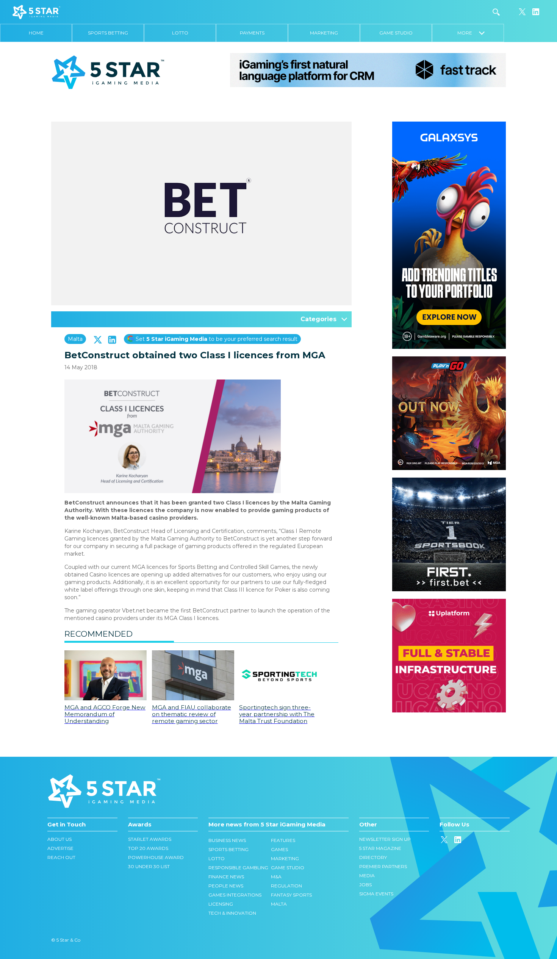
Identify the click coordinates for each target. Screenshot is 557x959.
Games (279, 849)
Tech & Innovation (232, 913)
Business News (227, 840)
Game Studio (396, 33)
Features (283, 840)
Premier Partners (383, 866)
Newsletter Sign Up (385, 839)
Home (36, 33)
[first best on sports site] (449, 481)
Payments (252, 33)
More (468, 33)
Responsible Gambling (238, 867)
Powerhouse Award (156, 857)
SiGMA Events (376, 894)
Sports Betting (108, 33)
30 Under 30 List (149, 866)
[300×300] (449, 360)
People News (225, 886)
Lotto (180, 33)
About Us (59, 839)
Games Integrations (234, 895)
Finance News (226, 876)
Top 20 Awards (148, 848)
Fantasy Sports (291, 895)
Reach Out (61, 857)
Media (367, 875)
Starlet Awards (149, 839)
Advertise (60, 848)
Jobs (365, 884)
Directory (373, 857)
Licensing (220, 904)
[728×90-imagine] (368, 69)
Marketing (324, 33)
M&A (276, 876)
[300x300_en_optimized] (449, 602)
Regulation (286, 886)
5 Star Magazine (380, 848)
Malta (75, 339)
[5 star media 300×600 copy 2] (449, 125)
